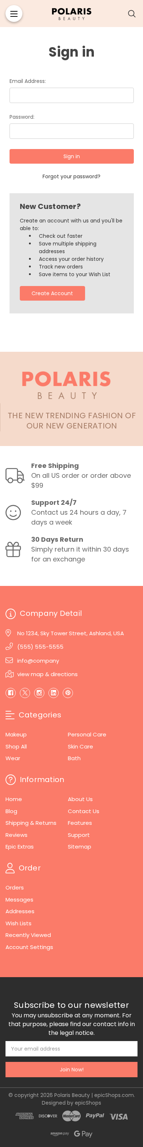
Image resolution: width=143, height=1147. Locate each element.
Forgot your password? (71, 176)
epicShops (88, 1102)
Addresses (20, 911)
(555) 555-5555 (40, 647)
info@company (38, 660)
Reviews (16, 835)
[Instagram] (39, 693)
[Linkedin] (53, 693)
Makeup (16, 734)
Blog (11, 811)
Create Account (52, 293)
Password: (22, 117)
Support (79, 835)
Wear (13, 758)
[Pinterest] (68, 693)
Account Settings (29, 947)
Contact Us (83, 811)
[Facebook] (11, 693)
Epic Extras (20, 846)
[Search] (132, 13)
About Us (80, 799)
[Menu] (14, 13)
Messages (19, 899)
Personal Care (87, 734)
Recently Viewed (28, 935)
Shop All (16, 746)
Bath (74, 758)
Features (80, 823)
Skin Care (80, 746)
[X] (25, 693)
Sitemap (79, 846)
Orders (15, 887)
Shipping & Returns (31, 823)
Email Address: (28, 81)
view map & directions (47, 674)
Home (14, 799)
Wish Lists (19, 923)
